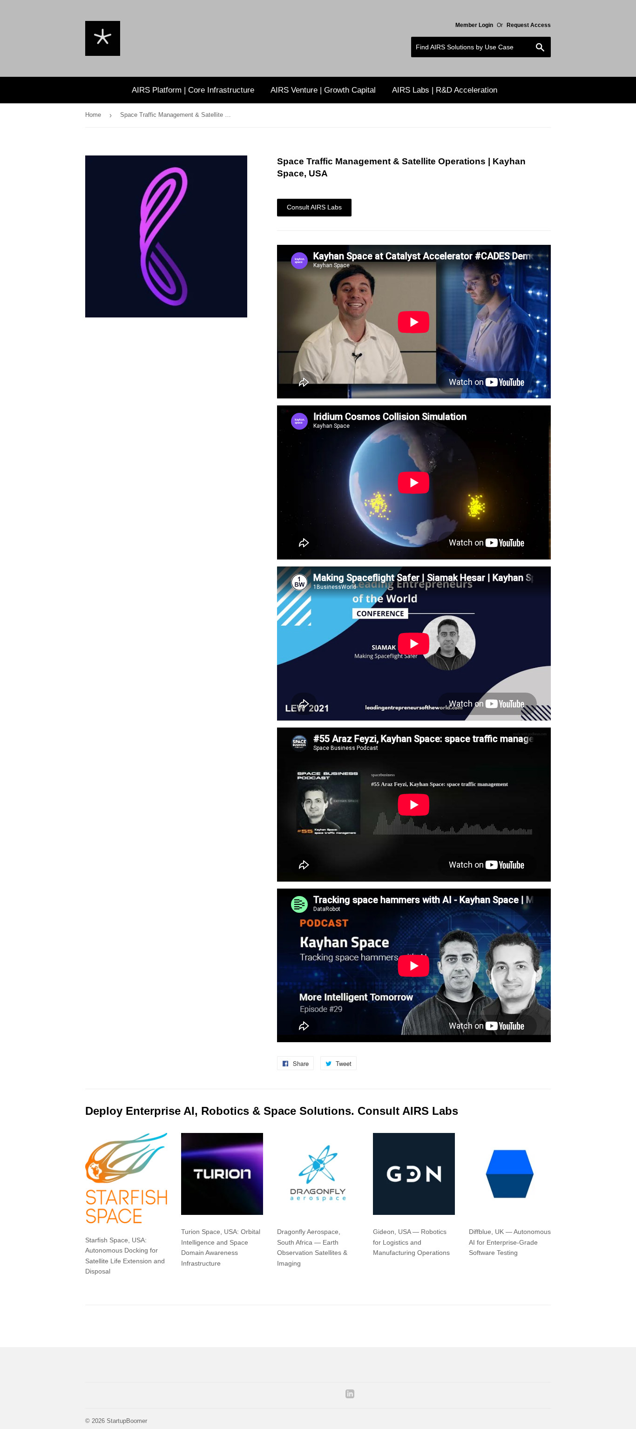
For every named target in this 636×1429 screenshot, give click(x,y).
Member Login (474, 25)
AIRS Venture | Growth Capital (323, 90)
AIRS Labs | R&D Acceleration (444, 90)
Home (93, 114)
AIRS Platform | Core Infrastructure (193, 90)
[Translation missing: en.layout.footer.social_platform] (349, 1396)
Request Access (529, 25)
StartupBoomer (127, 1420)
